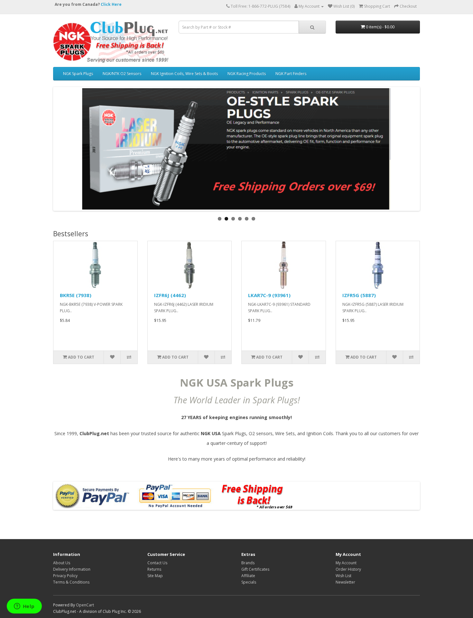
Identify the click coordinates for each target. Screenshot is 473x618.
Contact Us (157, 563)
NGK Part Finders (290, 73)
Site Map (155, 575)
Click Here (111, 4)
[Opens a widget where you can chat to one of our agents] (24, 607)
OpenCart (85, 605)
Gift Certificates (255, 569)
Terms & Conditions (71, 582)
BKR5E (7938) (75, 295)
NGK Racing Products (246, 73)
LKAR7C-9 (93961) (269, 295)
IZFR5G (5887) (359, 295)
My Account (346, 563)
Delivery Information (71, 569)
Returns (154, 569)
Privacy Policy (65, 575)
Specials (248, 582)
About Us (61, 563)
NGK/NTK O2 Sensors (122, 73)
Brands (248, 563)
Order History (348, 569)
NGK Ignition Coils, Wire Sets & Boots (184, 73)
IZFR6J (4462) (170, 295)
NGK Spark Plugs (78, 73)
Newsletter (345, 582)
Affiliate (248, 575)
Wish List (343, 575)
